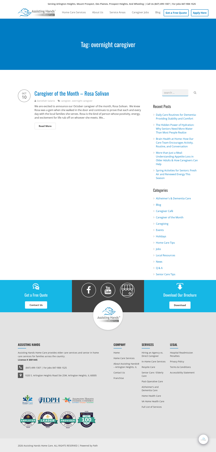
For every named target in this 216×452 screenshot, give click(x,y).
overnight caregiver (82, 100)
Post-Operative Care (152, 381)
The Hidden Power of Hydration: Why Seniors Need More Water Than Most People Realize (175, 128)
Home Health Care (151, 395)
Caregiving (162, 223)
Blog (158, 204)
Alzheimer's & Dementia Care (173, 198)
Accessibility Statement (182, 372)
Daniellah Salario (46, 100)
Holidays (161, 236)
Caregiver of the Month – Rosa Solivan (71, 93)
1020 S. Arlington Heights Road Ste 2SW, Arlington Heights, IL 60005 (61, 375)
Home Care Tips (165, 242)
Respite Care (148, 367)
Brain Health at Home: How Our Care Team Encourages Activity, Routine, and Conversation (175, 142)
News (159, 261)
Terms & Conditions (180, 367)
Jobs (158, 249)
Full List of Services (152, 406)
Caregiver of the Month (169, 217)
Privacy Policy (177, 361)
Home (117, 352)
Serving (122, 3)
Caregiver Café (164, 211)
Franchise (119, 378)
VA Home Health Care (153, 401)
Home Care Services (124, 358)
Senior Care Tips (165, 274)
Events (160, 230)
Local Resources (165, 255)
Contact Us (119, 372)
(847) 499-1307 (162, 3)
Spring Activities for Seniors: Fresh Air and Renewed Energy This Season (176, 174)
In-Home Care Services (154, 361)
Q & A (159, 268)
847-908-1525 (189, 3)
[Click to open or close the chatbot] (203, 439)
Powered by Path (89, 445)
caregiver (66, 100)
